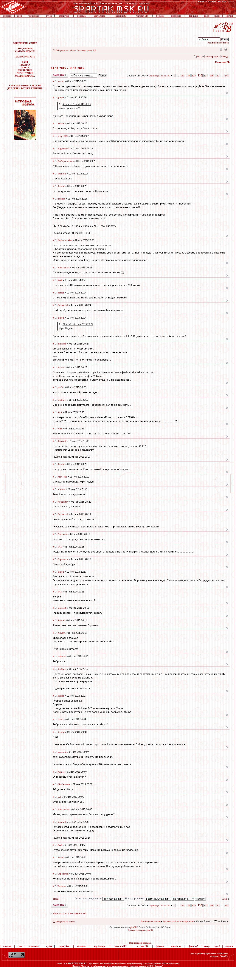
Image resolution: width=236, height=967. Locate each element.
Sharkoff (62, 173)
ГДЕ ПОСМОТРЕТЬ (25, 56)
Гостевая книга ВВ (86, 50)
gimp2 (61, 97)
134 (188, 75)
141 (227, 75)
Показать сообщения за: (88, 898)
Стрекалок (63, 559)
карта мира (99, 16)
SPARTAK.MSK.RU (77, 963)
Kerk (60, 280)
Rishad (61, 123)
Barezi (61, 292)
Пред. (56, 898)
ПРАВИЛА (25, 65)
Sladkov (62, 399)
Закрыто (55, 74)
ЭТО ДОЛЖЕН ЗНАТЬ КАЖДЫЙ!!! (25, 50)
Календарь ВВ (222, 62)
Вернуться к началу (227, 93)
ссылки (229, 16)
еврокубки (64, 16)
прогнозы (176, 16)
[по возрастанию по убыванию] (189, 898)
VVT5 (61, 719)
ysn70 (61, 387)
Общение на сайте (65, 50)
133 (182, 75)
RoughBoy (63, 501)
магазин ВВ (120, 16)
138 (212, 75)
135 (194, 75)
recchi (61, 81)
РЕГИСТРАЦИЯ (25, 73)
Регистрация (211, 56)
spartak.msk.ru (161, 963)
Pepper (61, 771)
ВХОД (25, 62)
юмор (207, 16)
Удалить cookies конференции (178, 921)
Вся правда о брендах (140, 943)
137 (206, 75)
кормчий (62, 752)
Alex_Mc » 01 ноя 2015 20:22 (78, 324)
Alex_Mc (62, 476)
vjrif (60, 428)
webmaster (222, 953)
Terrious (62, 656)
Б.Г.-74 (61, 367)
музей (217, 16)
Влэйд (61, 695)
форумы (160, 16)
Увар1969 (63, 136)
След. (224, 898)
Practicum (62, 534)
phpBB (133, 927)
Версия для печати (226, 49)
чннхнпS (62, 343)
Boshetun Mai (65, 240)
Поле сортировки (135, 898)
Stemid (61, 186)
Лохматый (63, 305)
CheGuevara (64, 784)
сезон (19, 16)
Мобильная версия (221, 49)
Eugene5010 (64, 148)
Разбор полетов (66, 161)
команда (81, 16)
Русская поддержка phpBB (140, 930)
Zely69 (61, 633)
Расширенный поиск (218, 42)
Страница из (159, 75)
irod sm (61, 198)
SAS (60, 412)
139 (217, 75)
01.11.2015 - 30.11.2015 (67, 68)
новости (7, 16)
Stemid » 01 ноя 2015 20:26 (77, 104)
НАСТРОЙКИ (25, 70)
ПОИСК (25, 67)
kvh (59, 796)
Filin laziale (64, 267)
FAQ (199, 56)
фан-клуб (193, 16)
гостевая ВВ (142, 16)
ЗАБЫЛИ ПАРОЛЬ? (25, 76)
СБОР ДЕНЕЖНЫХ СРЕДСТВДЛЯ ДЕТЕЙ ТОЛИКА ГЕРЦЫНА (24, 87)
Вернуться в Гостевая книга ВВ (69, 913)
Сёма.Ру (224, 956)
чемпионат (33, 16)
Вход (225, 56)
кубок (49, 16)
